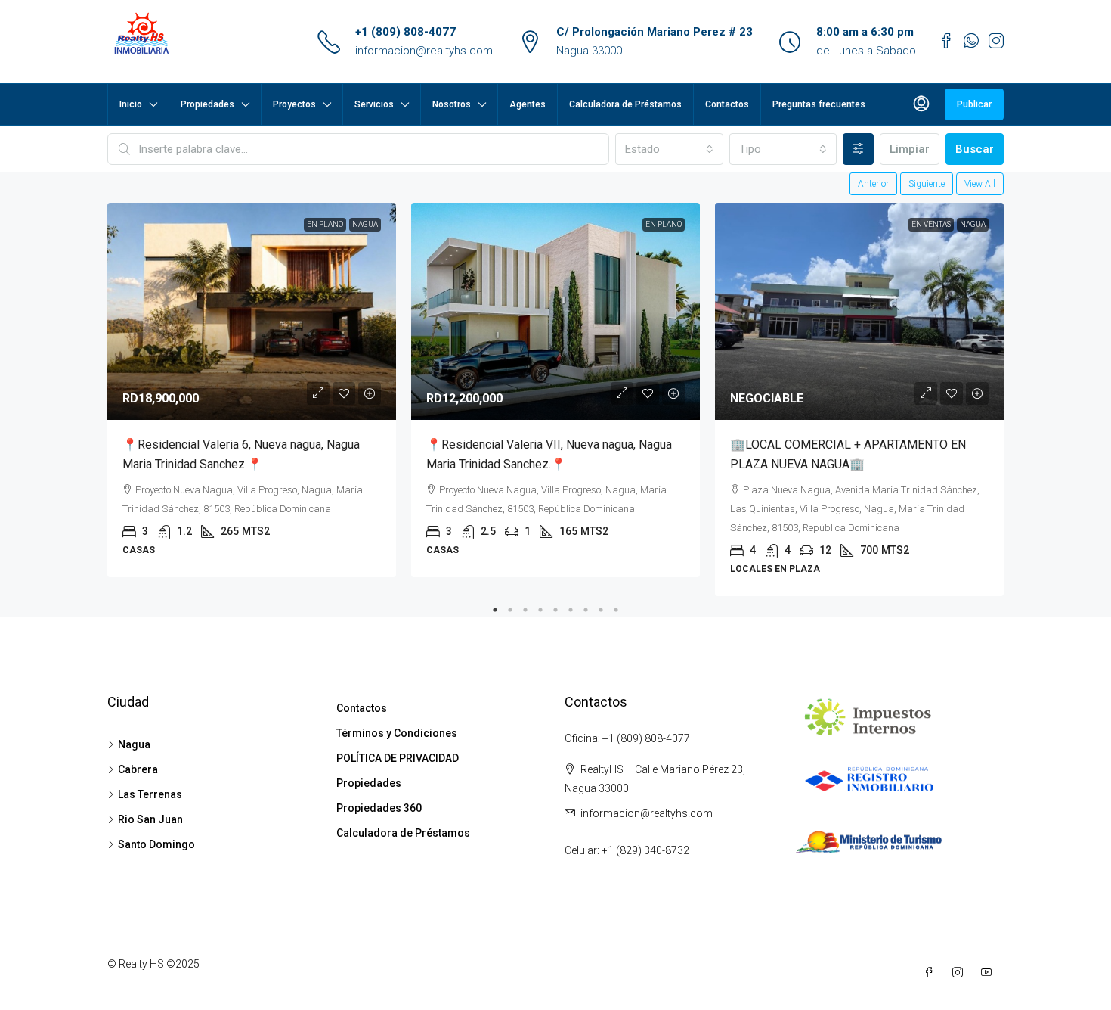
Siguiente (926, 184)
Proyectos (294, 104)
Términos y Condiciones (396, 733)
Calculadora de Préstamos (625, 104)
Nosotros (451, 104)
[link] (251, 311)
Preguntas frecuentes (818, 104)
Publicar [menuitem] (974, 104)
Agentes (527, 104)
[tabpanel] (252, 390)
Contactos (727, 104)
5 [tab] (555, 609)
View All (979, 184)
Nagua (365, 224)
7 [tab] (585, 609)
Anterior (873, 184)
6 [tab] (570, 609)
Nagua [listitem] (134, 744)
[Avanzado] (858, 149)
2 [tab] (510, 609)
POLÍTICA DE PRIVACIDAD (397, 758)
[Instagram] (960, 973)
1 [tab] (495, 609)
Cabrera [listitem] (138, 769)
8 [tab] (600, 609)
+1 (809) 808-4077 (405, 32)
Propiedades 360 (379, 808)
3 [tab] (525, 609)
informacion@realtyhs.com (424, 50)
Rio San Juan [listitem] (150, 819)
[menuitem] (921, 104)
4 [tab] (540, 609)
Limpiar (910, 149)
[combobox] (669, 149)
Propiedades (207, 104)
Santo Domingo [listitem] (156, 844)
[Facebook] (932, 973)
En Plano (325, 224)
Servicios (374, 104)
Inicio (130, 104)
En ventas (931, 224)
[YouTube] (989, 973)
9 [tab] (616, 609)
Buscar (974, 149)
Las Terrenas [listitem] (150, 794)
